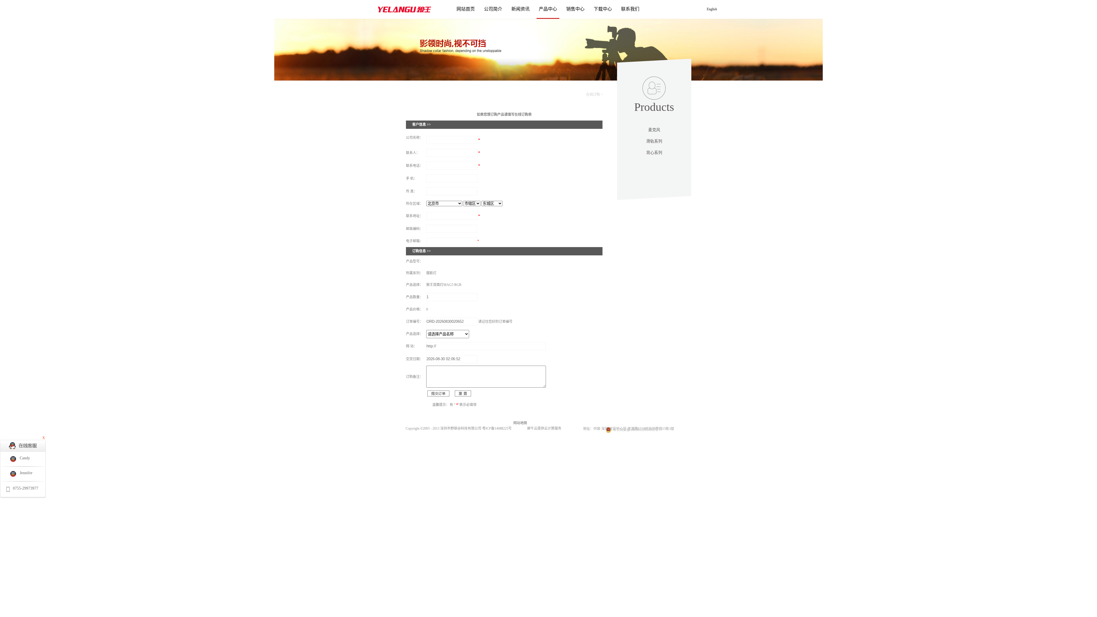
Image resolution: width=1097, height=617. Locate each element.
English (712, 9)
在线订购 (593, 95)
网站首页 (466, 9)
